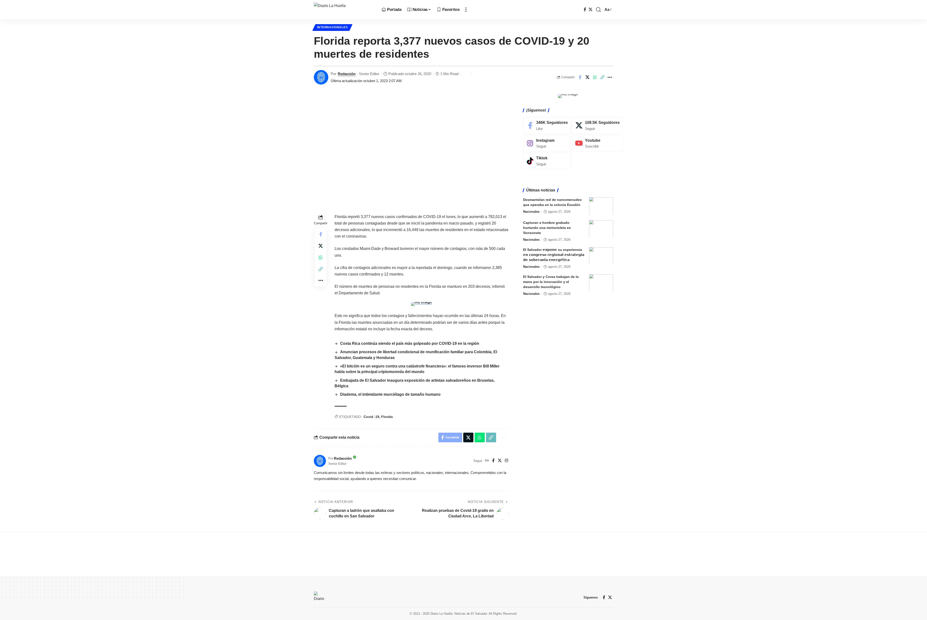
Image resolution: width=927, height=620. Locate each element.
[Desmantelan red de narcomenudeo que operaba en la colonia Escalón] (601, 206)
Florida (387, 417)
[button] (466, 9)
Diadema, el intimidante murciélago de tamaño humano (390, 394)
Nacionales (531, 211)
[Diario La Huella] (344, 9)
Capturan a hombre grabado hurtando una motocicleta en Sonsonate (547, 227)
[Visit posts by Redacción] (321, 77)
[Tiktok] (547, 161)
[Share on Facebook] (579, 77)
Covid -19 (371, 417)
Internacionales (332, 27)
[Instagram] (506, 460)
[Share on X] (587, 77)
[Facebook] (585, 9)
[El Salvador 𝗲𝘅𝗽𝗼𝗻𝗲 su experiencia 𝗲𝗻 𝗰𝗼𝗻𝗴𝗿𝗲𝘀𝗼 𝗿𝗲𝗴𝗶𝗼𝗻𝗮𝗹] (601, 256)
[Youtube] (597, 143)
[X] (590, 9)
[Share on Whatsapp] (594, 77)
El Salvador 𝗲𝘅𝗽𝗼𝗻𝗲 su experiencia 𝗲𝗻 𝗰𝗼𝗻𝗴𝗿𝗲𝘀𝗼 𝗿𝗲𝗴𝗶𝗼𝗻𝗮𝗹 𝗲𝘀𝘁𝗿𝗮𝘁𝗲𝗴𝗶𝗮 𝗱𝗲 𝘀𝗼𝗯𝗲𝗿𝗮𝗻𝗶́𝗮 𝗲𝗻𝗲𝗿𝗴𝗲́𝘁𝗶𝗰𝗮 (553, 254)
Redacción (347, 74)
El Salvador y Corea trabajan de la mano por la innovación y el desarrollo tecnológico (551, 282)
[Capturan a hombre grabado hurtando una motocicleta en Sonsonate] (601, 229)
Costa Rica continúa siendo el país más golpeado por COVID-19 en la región (409, 343)
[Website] (487, 460)
